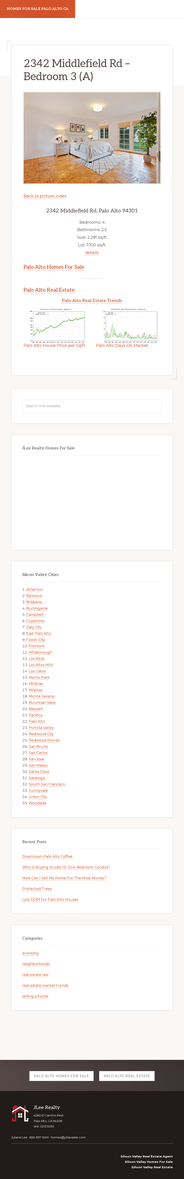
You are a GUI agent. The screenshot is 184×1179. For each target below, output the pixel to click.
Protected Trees (37, 889)
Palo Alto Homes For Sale (54, 267)
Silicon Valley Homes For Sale (149, 1162)
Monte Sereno (42, 696)
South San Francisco (47, 784)
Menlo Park (39, 677)
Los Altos (36, 658)
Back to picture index (45, 196)
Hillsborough (40, 652)
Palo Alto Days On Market (122, 345)
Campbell (35, 614)
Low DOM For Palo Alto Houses (50, 899)
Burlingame (37, 608)
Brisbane (34, 602)
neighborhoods (36, 964)
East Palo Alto (38, 633)
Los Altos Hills (41, 665)
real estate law (35, 975)
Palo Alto (37, 721)
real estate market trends (45, 985)
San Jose (36, 759)
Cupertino (35, 621)
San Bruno (38, 746)
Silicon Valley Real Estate (152, 1167)
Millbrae (36, 684)
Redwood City (41, 734)
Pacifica (35, 715)
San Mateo (38, 765)
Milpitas (35, 690)
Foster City (35, 640)
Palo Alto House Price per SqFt (54, 345)
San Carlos (38, 753)
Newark (36, 709)
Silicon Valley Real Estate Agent (146, 1156)
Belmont (34, 596)
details (92, 252)
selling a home (35, 996)
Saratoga (37, 778)
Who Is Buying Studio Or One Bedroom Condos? (66, 867)
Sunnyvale (38, 790)
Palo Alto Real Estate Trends (92, 300)
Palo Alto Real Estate (49, 290)
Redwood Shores (44, 740)
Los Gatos (37, 671)
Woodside (37, 803)
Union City (38, 797)
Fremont (37, 646)
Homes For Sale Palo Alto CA (37, 9)
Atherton (34, 589)
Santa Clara (39, 772)
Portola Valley (41, 728)
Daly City (34, 627)
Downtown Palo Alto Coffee (47, 856)
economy (30, 953)
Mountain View (42, 702)
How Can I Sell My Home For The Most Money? (64, 878)
